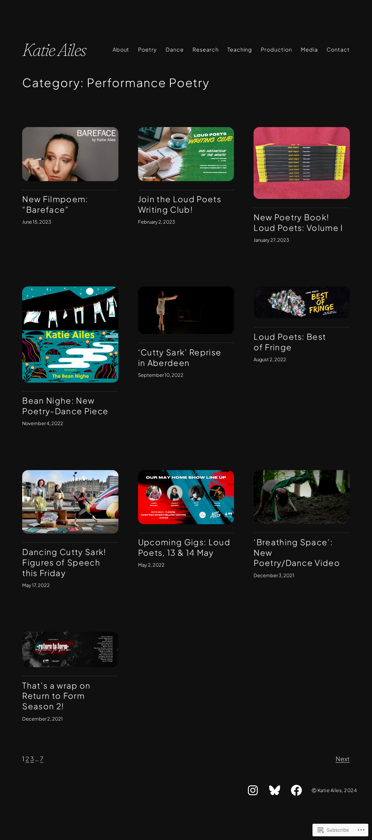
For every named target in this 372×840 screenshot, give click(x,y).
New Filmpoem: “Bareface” (55, 204)
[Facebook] (296, 790)
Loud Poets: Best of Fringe (290, 341)
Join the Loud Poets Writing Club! (179, 204)
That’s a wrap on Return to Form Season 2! (56, 695)
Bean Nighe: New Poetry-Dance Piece (65, 405)
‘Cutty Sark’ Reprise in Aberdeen (180, 357)
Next (343, 759)
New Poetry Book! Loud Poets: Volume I (298, 222)
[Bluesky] (274, 790)
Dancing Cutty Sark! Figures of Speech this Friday (64, 562)
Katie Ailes (53, 49)
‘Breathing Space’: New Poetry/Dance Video (297, 552)
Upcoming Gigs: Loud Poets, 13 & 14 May (184, 547)
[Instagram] (252, 790)
